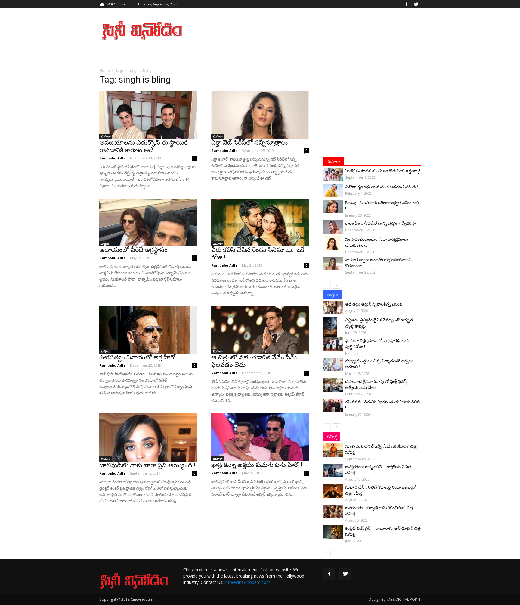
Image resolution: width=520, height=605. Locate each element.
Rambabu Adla (112, 158)
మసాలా (105, 136)
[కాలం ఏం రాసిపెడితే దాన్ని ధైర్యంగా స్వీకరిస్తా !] (333, 227)
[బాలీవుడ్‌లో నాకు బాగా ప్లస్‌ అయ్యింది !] (148, 437)
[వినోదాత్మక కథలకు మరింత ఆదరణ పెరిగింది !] (333, 190)
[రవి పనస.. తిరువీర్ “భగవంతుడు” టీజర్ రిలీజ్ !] (333, 405)
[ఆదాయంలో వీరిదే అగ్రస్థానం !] (148, 222)
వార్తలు (105, 243)
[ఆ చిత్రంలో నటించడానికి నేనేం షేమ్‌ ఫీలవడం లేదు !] (260, 330)
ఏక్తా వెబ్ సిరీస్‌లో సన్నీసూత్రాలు (249, 142)
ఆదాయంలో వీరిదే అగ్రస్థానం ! (135, 249)
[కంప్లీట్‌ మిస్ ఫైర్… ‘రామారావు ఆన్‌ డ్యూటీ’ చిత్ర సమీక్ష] (333, 532)
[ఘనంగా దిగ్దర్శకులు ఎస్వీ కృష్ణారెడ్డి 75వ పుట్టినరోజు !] (333, 344)
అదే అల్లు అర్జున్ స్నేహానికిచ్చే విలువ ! (374, 304)
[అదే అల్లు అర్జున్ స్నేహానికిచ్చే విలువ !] (333, 307)
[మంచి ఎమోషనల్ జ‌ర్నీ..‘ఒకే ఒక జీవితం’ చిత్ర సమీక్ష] (333, 450)
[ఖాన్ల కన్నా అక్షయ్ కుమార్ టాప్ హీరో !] (260, 437)
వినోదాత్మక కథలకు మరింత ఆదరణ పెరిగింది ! (381, 186)
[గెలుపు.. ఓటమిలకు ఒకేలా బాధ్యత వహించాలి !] (333, 206)
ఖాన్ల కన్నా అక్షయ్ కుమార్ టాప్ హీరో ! (256, 465)
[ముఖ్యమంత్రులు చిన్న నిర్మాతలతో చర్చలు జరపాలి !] (333, 364)
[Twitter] (416, 4)
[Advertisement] (311, 30)
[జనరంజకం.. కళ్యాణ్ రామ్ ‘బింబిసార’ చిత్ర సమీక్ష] (333, 511)
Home (104, 70)
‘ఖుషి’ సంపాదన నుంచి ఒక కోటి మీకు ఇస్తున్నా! (382, 170)
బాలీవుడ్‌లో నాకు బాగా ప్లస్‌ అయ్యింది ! (147, 465)
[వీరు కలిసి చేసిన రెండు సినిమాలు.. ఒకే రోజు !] (260, 222)
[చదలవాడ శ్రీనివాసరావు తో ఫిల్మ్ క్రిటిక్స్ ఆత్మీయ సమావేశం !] (333, 385)
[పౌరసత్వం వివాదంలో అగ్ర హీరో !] (148, 330)
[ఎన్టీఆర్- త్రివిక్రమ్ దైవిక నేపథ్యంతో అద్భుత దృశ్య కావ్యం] (333, 327)
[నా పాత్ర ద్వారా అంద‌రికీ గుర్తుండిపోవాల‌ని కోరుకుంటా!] (333, 263)
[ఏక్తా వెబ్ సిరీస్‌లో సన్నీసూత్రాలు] (260, 115)
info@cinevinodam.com (247, 582)
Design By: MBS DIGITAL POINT (395, 599)
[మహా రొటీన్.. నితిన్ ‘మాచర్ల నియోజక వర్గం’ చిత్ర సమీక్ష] (333, 491)
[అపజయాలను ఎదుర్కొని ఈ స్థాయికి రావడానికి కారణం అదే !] (148, 115)
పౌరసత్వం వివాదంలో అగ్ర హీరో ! (138, 357)
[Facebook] (406, 4)
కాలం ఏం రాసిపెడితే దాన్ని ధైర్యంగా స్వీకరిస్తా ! (381, 223)
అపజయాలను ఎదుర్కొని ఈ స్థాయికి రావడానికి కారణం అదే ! (143, 146)
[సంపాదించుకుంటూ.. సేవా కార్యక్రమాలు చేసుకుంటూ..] (333, 243)
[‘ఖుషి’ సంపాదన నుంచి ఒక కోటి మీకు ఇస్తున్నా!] (333, 174)
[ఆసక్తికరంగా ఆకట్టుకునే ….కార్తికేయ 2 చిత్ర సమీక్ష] (333, 470)
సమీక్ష (331, 436)
